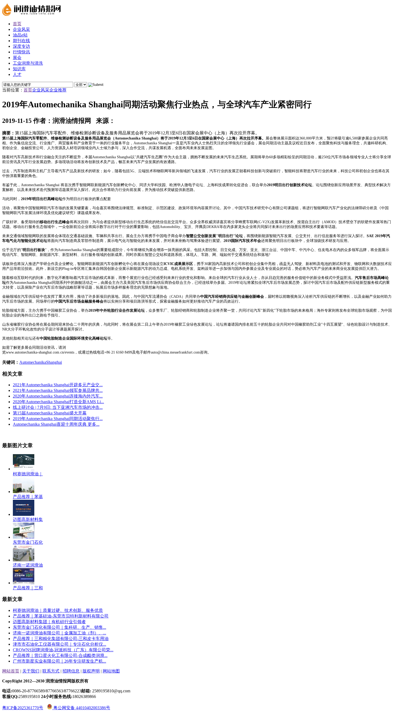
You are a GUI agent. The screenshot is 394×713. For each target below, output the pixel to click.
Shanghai (54, 362)
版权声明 (91, 671)
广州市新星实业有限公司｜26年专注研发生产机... (59, 661)
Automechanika (32, 362)
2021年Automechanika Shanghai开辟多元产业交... (58, 385)
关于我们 (30, 671)
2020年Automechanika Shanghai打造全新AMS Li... (58, 401)
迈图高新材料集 (28, 519)
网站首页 (10, 671)
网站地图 (111, 671)
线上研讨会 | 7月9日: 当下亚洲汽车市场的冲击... (58, 407)
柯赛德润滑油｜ (28, 474)
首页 (28, 90)
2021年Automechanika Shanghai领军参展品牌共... (58, 390)
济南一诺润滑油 (28, 565)
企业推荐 (57, 90)
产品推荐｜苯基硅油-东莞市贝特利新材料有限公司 (61, 616)
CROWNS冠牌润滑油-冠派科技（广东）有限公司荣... (63, 650)
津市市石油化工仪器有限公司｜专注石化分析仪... (59, 644)
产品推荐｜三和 (28, 588)
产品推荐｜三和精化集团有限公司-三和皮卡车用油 (61, 638)
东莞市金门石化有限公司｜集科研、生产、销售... (59, 627)
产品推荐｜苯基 (28, 496)
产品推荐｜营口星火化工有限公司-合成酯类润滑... (60, 655)
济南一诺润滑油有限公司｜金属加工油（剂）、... (59, 633)
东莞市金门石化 (28, 542)
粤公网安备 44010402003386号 (81, 707)
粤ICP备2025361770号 (22, 707)
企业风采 (40, 90)
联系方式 (51, 671)
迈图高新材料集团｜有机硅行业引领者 (49, 621)
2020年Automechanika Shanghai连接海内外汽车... (58, 396)
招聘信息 (71, 671)
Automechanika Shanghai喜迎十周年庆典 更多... (56, 424)
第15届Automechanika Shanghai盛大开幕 (50, 413)
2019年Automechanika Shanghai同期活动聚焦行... (58, 418)
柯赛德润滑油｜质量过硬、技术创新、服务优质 (58, 610)
